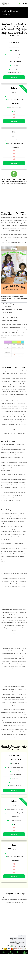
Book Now (14, 77)
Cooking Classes (6, 14)
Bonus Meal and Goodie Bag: (10, 318)
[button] (14, 304)
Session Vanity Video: (9, 315)
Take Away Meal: (7, 312)
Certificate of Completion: (10, 304)
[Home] (1, 14)
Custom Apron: (7, 306)
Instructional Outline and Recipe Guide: (13, 309)
